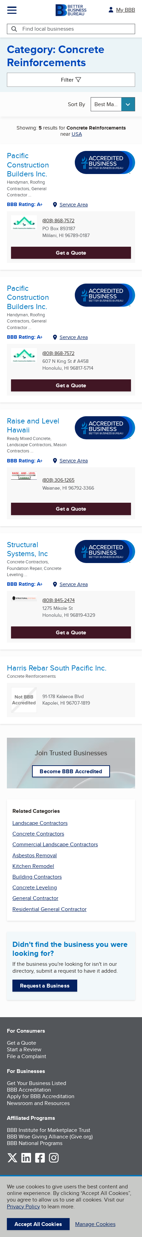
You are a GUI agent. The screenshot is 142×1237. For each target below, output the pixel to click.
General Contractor (35, 898)
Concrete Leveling (34, 887)
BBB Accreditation (29, 1090)
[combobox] (113, 104)
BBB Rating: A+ (25, 204)
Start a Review (24, 1049)
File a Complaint (26, 1056)
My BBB (125, 10)
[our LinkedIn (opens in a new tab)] (26, 1161)
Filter (67, 80)
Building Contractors (37, 877)
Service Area (74, 204)
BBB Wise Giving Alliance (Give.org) (50, 1137)
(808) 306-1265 (58, 480)
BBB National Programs (34, 1143)
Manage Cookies (95, 1224)
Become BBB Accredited (71, 771)
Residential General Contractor (49, 909)
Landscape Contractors (40, 823)
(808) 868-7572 (58, 221)
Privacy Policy (23, 1206)
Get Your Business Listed (36, 1083)
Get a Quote (71, 253)
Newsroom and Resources (38, 1103)
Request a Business (45, 986)
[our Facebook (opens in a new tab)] (39, 1161)
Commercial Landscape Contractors (55, 844)
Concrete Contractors (38, 834)
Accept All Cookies (38, 1224)
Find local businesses (48, 29)
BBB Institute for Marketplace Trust (48, 1130)
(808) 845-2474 (58, 600)
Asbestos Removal (34, 855)
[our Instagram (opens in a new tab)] (53, 1161)
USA (77, 133)
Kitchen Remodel (33, 866)
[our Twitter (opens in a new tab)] (12, 1161)
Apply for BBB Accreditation (40, 1096)
